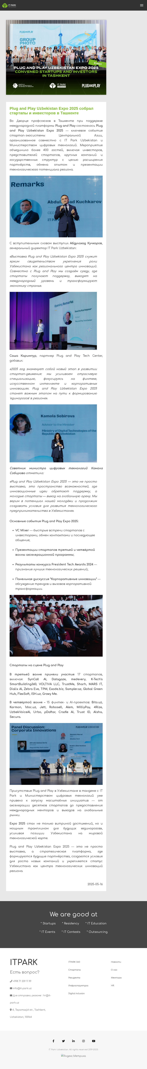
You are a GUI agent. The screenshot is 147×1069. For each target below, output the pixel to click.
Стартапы (74, 970)
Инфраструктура (78, 986)
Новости (116, 962)
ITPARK (24, 962)
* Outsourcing (97, 932)
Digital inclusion (76, 993)
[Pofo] (9, 5)
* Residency (70, 923)
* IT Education (96, 923)
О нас (114, 970)
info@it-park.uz (22, 988)
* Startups (48, 923)
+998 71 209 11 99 (22, 981)
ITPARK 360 (74, 962)
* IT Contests (71, 932)
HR (112, 986)
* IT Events (47, 932)
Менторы (116, 978)
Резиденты (74, 978)
